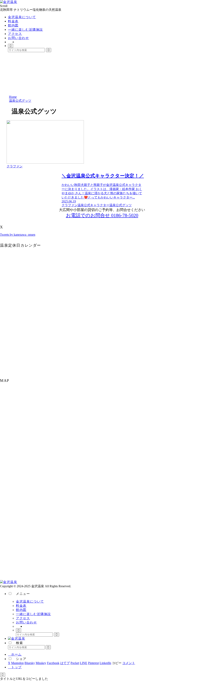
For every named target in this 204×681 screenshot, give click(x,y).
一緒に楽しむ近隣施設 (33, 614)
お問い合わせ (26, 622)
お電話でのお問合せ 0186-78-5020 (102, 215)
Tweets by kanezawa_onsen (17, 234)
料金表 (21, 605)
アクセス (23, 618)
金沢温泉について (30, 601)
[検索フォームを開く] (10, 46)
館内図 (21, 610)
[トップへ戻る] (2, 675)
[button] (48, 50)
